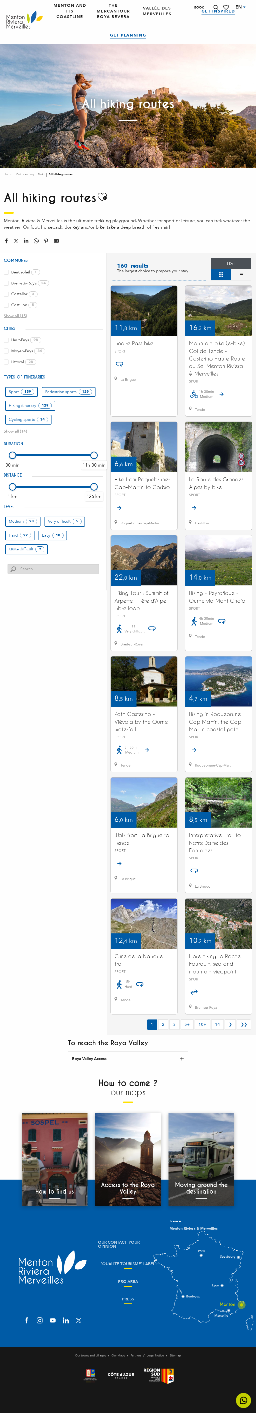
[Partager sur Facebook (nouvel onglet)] (6, 242)
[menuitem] (24, 20)
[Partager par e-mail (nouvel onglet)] (56, 242)
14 (217, 1024)
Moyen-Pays (26, 351)
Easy (51, 535)
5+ (187, 1024)
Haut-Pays (24, 340)
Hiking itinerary (28, 405)
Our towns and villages (90, 1355)
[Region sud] (159, 1376)
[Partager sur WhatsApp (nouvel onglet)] (36, 242)
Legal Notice (155, 1355)
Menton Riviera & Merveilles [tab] (194, 1228)
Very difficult (63, 521)
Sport (20, 392)
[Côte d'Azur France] (121, 1376)
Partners (135, 1355)
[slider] (12, 455)
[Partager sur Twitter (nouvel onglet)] (16, 242)
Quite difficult (25, 549)
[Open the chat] (243, 1400)
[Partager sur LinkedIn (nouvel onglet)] (26, 242)
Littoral (22, 362)
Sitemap (175, 1355)
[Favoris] (226, 7)
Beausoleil (24, 272)
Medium (21, 521)
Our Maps (118, 1355)
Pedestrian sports (67, 392)
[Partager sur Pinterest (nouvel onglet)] (46, 242)
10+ (202, 1024)
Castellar (22, 294)
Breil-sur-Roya (28, 283)
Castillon (22, 305)
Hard (18, 535)
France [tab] (175, 1221)
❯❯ (244, 1024)
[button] (216, 7)
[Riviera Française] (90, 1376)
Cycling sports (27, 419)
